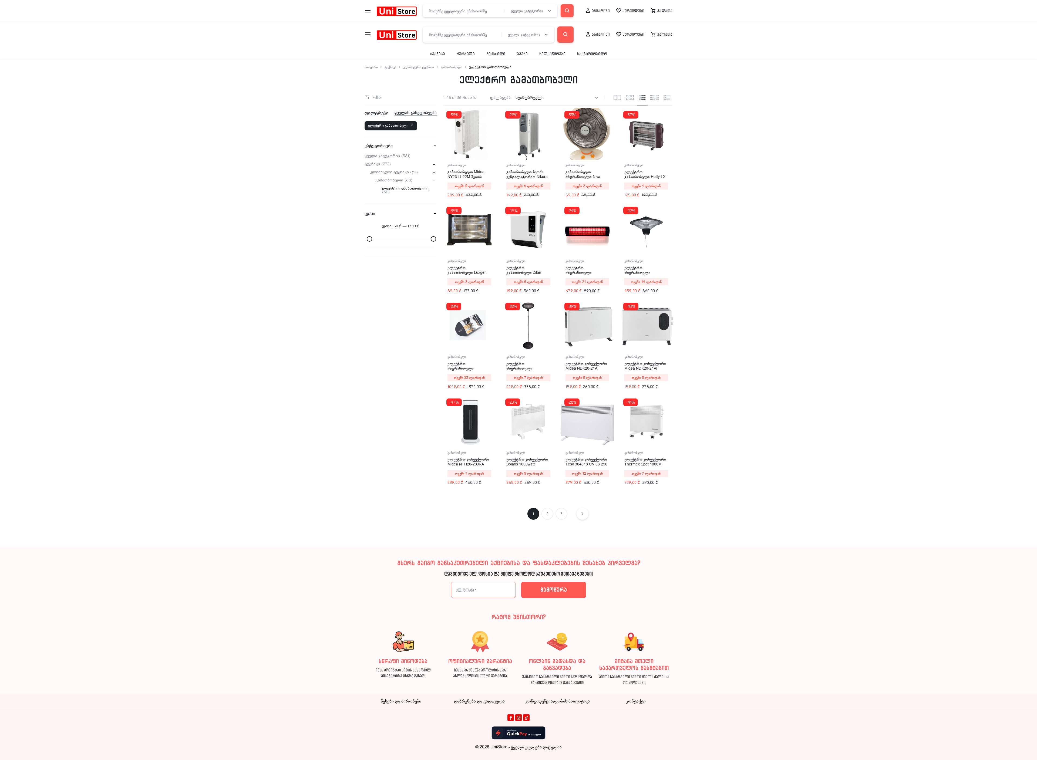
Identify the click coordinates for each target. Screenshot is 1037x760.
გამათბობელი (451, 67)
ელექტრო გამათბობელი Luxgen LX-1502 (467, 272)
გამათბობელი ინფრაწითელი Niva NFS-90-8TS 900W (582, 176)
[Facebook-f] (510, 717)
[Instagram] (518, 717)
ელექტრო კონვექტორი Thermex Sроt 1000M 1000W (645, 464)
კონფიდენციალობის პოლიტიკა (558, 701)
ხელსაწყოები (552, 54)
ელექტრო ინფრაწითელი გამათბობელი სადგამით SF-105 (522, 371)
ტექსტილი (495, 54)
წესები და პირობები (401, 701)
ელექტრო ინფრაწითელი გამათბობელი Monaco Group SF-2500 (644, 275)
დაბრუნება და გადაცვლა (479, 701)
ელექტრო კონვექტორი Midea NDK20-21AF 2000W (645, 368)
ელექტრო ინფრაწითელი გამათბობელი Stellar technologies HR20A (466, 371)
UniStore (498, 747)
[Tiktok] (526, 717)
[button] (624, 134)
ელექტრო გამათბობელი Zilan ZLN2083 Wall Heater (524, 272)
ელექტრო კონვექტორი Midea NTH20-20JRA (468, 462)
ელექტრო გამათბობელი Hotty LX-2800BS (645, 176)
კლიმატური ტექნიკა (418, 67)
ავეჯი (522, 54)
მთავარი (371, 67)
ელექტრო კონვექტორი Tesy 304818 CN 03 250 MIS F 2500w (586, 464)
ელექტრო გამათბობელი (388, 125)
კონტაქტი (636, 701)
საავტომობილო (592, 54)
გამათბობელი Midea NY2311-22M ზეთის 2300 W (465, 176)
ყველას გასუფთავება (416, 113)
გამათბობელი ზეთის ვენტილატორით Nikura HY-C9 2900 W (527, 176)
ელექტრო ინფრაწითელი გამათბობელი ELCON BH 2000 (585, 275)
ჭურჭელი (466, 54)
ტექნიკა (437, 54)
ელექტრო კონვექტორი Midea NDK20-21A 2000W (586, 368)
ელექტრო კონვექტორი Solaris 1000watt (527, 462)
